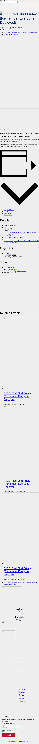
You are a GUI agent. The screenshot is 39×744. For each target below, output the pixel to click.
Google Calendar (9, 210)
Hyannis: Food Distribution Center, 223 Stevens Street (20, 582)
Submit (8, 735)
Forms (21, 698)
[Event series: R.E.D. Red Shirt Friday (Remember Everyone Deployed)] (25, 404)
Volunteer (21, 701)
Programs (21, 692)
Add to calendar (5, 179)
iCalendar (7, 211)
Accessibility (12, 741)
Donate (21, 695)
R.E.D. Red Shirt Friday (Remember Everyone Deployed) (17, 396)
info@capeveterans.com (19, 661)
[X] (19, 611)
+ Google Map (21, 271)
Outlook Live (8, 215)
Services (21, 689)
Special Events (18, 237)
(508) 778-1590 (19, 658)
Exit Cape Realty (9, 267)
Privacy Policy (21, 741)
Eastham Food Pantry (11, 584)
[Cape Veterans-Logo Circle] (11, 605)
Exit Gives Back (9, 253)
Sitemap (28, 741)
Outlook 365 (7, 213)
